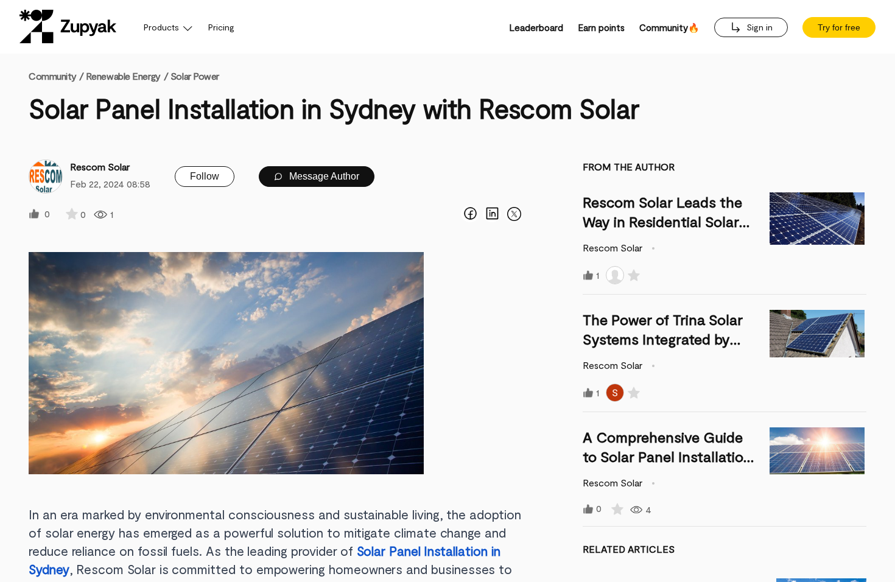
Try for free (839, 27)
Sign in (758, 27)
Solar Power (194, 76)
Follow (204, 176)
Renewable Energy (123, 76)
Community (56, 76)
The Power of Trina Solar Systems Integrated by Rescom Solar (663, 338)
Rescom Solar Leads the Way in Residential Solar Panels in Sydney (662, 221)
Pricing (221, 27)
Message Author (323, 176)
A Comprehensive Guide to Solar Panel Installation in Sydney (667, 456)
